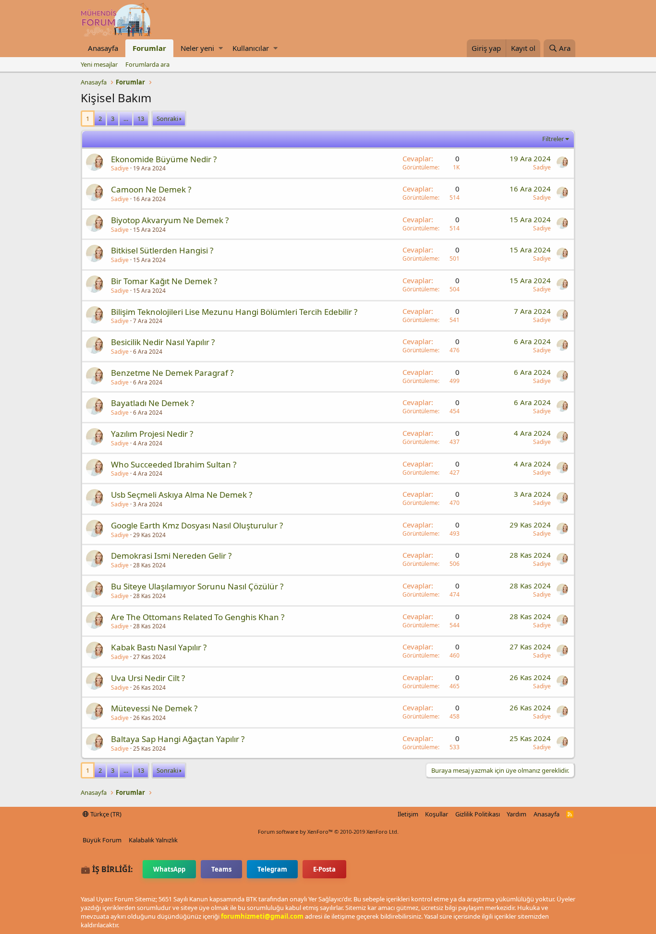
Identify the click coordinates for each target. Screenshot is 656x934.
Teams (221, 869)
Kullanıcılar (250, 48)
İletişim (408, 814)
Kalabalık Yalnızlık (153, 840)
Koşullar (436, 814)
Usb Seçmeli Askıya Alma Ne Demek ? (181, 494)
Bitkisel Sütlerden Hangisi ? (162, 250)
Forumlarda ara (147, 64)
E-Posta (324, 869)
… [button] (125, 118)
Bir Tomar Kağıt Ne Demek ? (164, 281)
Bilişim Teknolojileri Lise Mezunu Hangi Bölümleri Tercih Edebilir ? (234, 311)
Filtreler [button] (553, 138)
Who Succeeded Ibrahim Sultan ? (173, 464)
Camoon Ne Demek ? (151, 189)
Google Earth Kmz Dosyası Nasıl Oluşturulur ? (197, 525)
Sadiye (120, 168)
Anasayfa (103, 48)
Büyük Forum (102, 840)
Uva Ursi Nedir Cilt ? (148, 677)
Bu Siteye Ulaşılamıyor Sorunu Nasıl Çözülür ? (197, 586)
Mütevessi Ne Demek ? (154, 708)
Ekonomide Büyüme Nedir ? (164, 159)
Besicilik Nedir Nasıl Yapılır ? (163, 341)
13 (140, 118)
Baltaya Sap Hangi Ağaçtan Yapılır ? (177, 738)
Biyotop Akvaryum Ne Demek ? (170, 220)
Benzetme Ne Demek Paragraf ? (172, 372)
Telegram (272, 869)
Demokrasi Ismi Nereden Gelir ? (171, 555)
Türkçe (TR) (105, 814)
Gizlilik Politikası (477, 814)
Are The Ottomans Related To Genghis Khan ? (197, 617)
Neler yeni (197, 48)
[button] (220, 48)
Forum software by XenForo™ (328, 831)
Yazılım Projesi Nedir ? (152, 433)
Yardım (516, 814)
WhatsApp (169, 869)
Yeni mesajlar (99, 64)
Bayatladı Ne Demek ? (152, 402)
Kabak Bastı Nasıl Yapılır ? (159, 647)
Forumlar (149, 48)
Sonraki (167, 118)
